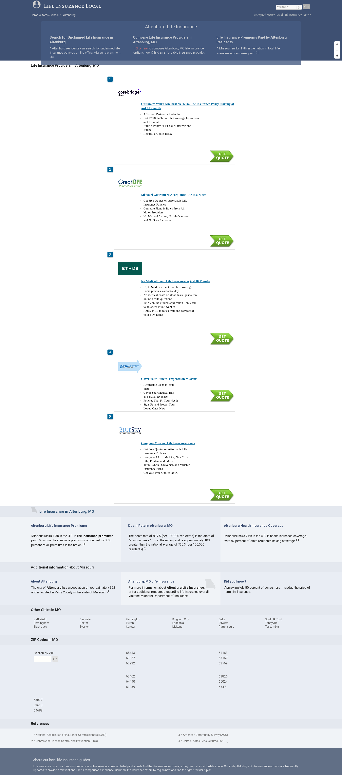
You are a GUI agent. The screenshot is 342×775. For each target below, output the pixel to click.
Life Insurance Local (72, 6)
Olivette (223, 622)
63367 (130, 658)
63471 (223, 687)
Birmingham (41, 622)
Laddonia (178, 622)
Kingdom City (180, 619)
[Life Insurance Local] (38, 6)
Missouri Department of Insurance (164, 596)
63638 (38, 705)
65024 (223, 681)
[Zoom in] (337, 44)
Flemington (133, 619)
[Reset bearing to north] (337, 56)
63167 (223, 658)
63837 (38, 700)
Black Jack (40, 626)
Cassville (85, 619)
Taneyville (271, 622)
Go (306, 6)
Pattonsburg (226, 626)
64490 (130, 681)
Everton (84, 626)
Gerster (130, 626)
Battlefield (40, 619)
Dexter (84, 622)
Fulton (130, 622)
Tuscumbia (272, 626)
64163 (223, 653)
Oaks (222, 619)
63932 (130, 663)
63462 (130, 676)
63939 (130, 687)
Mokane (177, 626)
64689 (38, 710)
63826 (223, 676)
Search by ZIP (44, 653)
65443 (130, 653)
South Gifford (273, 619)
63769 (223, 663)
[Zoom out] (337, 50)
